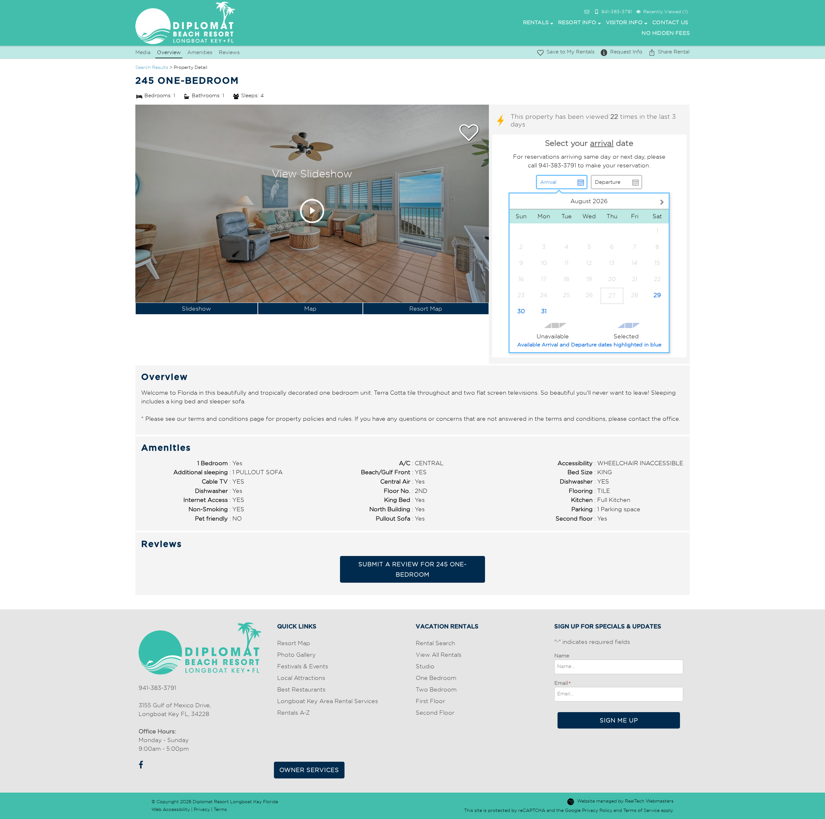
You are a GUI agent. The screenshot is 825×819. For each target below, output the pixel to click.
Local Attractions (301, 678)
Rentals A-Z (293, 713)
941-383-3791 (157, 688)
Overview (169, 52)
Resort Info (577, 22)
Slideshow (196, 309)
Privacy (202, 809)
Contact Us (670, 22)
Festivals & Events (302, 666)
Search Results (151, 67)
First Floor (430, 701)
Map (310, 309)
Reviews (229, 52)
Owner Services (309, 770)
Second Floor (435, 713)
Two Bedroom (436, 689)
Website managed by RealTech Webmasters (625, 801)
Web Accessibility (170, 809)
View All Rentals (438, 655)
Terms (220, 809)
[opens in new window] (139, 764)
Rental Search (435, 643)
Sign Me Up (619, 720)
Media (142, 52)
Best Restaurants (301, 689)
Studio (425, 666)
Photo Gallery (296, 655)
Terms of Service (641, 810)
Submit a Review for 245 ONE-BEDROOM (412, 569)
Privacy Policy (597, 810)
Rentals (535, 22)
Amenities (199, 52)
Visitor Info (624, 22)
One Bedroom (436, 678)
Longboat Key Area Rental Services (327, 701)
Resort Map (425, 309)
